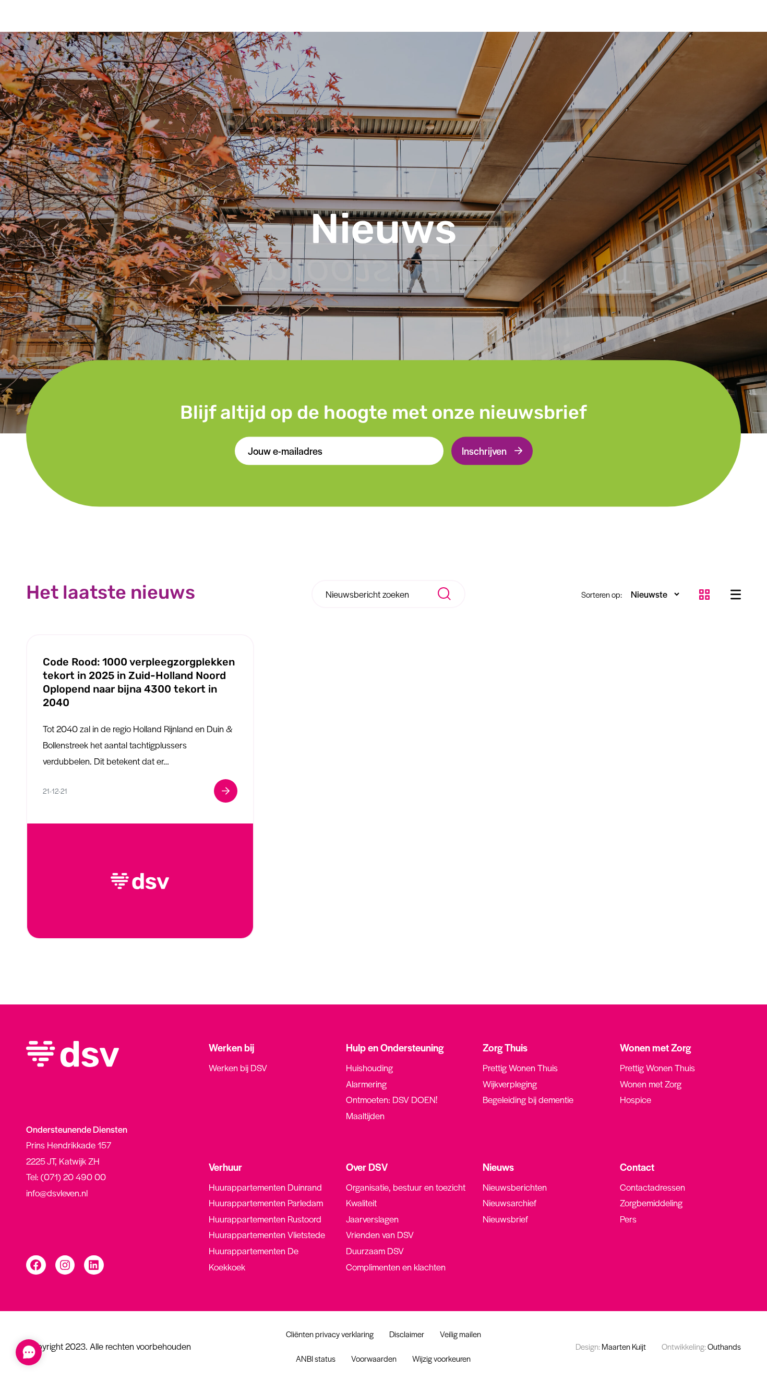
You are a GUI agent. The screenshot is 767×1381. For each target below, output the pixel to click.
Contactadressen (652, 1187)
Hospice (635, 1099)
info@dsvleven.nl (57, 1192)
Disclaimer (406, 1333)
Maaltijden (365, 1115)
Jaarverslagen (372, 1219)
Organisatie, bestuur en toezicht (405, 1187)
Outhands (701, 1346)
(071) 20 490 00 (73, 1176)
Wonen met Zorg (650, 1083)
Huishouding (369, 1067)
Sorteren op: (601, 594)
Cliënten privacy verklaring (330, 1333)
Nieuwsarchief (509, 1202)
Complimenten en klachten (396, 1267)
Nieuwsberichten (515, 1187)
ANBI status (315, 1358)
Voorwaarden (374, 1358)
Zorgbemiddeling (651, 1202)
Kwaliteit (361, 1202)
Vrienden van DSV (380, 1234)
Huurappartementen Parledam (266, 1202)
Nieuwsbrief (505, 1219)
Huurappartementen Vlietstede (267, 1234)
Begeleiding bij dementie (528, 1099)
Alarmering (366, 1083)
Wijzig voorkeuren (441, 1358)
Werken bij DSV (238, 1067)
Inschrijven (484, 450)
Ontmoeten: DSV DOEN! (391, 1099)
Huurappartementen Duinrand (265, 1187)
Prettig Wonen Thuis (520, 1067)
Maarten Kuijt (611, 1346)
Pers (628, 1219)
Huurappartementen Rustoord (265, 1219)
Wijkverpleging (510, 1083)
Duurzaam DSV (375, 1250)
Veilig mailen (460, 1333)
